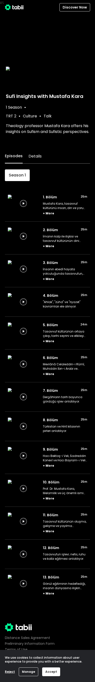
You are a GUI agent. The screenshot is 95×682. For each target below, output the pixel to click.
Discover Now (75, 7)
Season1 (17, 175)
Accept (51, 672)
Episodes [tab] (14, 156)
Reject (10, 672)
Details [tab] (35, 156)
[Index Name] (23, 203)
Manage (28, 672)
